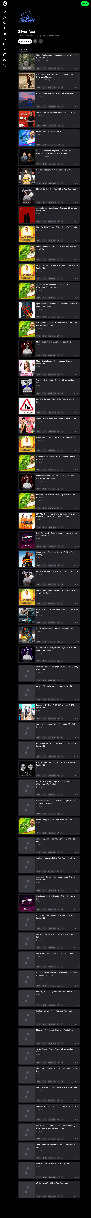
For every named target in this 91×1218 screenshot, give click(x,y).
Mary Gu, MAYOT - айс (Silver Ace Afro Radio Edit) (57, 227)
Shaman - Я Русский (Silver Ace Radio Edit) (54, 1030)
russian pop (52, 68)
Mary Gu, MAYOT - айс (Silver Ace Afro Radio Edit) (57, 1087)
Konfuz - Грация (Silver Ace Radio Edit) (53, 1164)
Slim (46, 61)
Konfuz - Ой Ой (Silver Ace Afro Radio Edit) (54, 1011)
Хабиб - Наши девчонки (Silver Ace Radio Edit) (56, 418)
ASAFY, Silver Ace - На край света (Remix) (54, 93)
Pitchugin (48, 80)
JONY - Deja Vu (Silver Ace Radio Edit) (52, 1183)
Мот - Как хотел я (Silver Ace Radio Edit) (53, 342)
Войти (84, 3)
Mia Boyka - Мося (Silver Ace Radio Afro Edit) (55, 992)
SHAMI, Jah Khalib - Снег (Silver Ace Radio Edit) (56, 189)
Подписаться (25, 41)
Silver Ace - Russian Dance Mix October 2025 (55, 112)
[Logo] (5, 3)
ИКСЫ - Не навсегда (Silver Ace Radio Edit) (54, 628)
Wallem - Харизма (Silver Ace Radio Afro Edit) (55, 858)
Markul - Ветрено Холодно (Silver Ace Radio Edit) (57, 1106)
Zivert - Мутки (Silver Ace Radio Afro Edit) (54, 686)
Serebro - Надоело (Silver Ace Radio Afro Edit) (56, 724)
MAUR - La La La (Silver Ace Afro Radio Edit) (55, 953)
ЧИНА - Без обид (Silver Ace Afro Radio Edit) (55, 437)
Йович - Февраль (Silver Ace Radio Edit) (53, 170)
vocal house (52, 145)
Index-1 (39, 156)
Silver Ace (39, 61)
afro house (51, 240)
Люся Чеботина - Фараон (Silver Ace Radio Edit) (57, 571)
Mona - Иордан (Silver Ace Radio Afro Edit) (54, 820)
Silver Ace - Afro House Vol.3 (48, 131)
